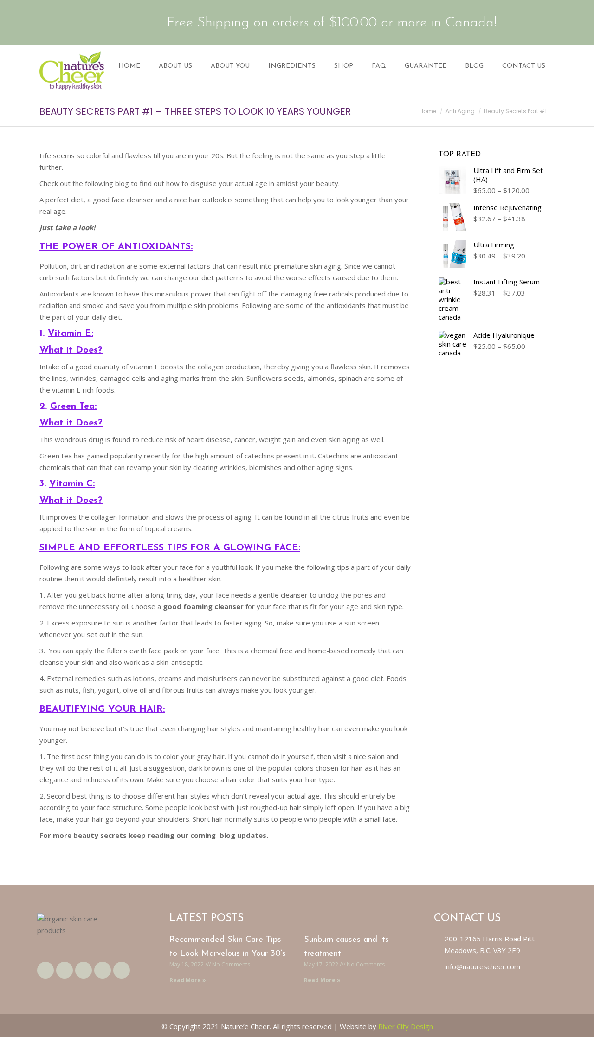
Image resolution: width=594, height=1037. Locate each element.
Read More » (187, 980)
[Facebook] (45, 970)
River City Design (405, 1026)
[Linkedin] (102, 970)
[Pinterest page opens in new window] (103, 22)
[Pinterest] (121, 970)
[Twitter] (64, 970)
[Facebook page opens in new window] (45, 22)
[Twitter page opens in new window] (60, 22)
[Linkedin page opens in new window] (89, 22)
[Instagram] (83, 970)
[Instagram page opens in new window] (74, 22)
